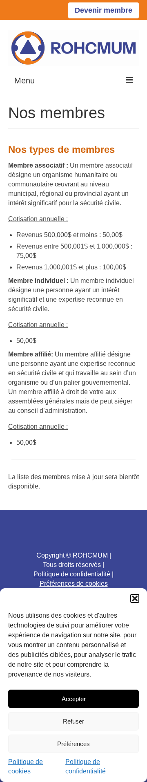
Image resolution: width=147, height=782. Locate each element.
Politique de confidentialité (71, 574)
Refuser (73, 721)
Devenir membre (103, 10)
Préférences (73, 743)
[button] (135, 598)
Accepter (74, 698)
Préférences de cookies (74, 583)
